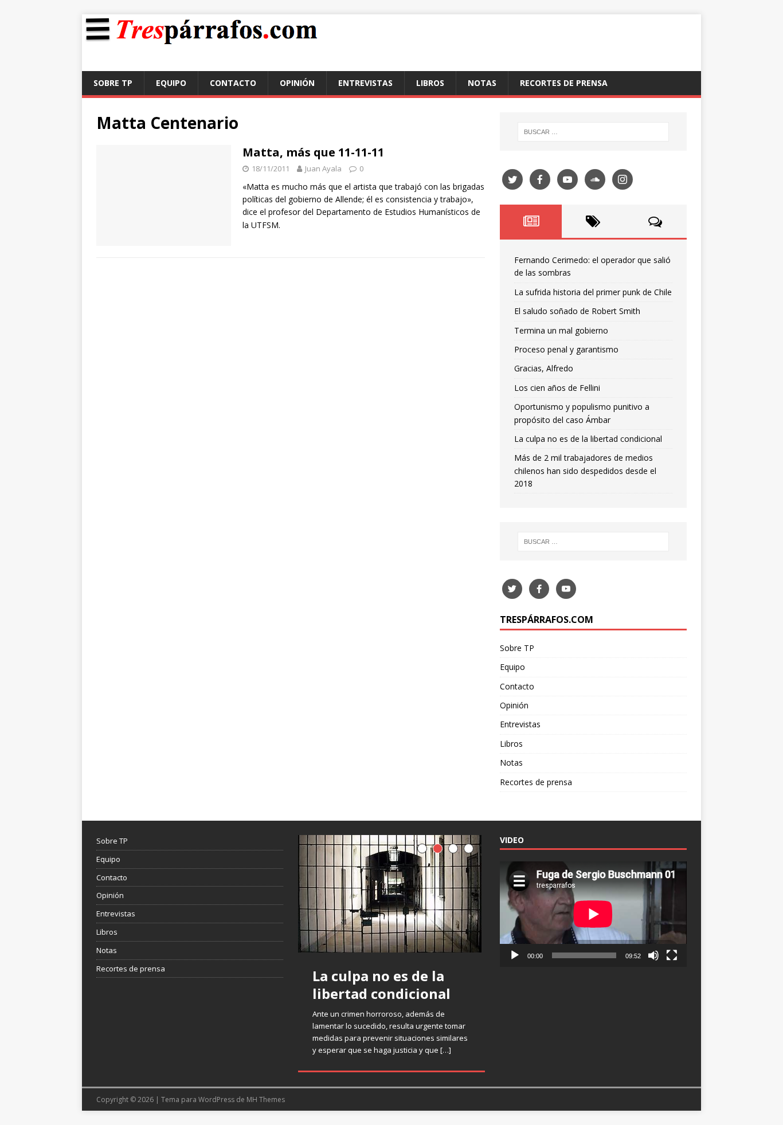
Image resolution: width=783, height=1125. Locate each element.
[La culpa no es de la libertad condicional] (391, 893)
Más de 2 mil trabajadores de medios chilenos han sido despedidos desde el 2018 (585, 470)
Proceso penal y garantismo (566, 349)
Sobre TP (112, 82)
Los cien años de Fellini (557, 387)
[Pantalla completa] (672, 955)
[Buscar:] (593, 132)
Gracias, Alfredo (543, 368)
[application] (593, 913)
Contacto (233, 82)
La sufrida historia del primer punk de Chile (593, 292)
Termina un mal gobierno (561, 330)
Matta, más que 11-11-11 (313, 152)
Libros (430, 82)
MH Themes (265, 1099)
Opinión (297, 82)
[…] (445, 1050)
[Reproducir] (514, 955)
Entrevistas (365, 82)
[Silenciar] (653, 955)
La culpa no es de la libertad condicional (588, 438)
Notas (482, 82)
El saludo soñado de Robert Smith (577, 310)
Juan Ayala (323, 168)
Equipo (171, 82)
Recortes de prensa (564, 82)
